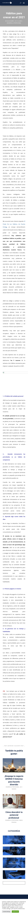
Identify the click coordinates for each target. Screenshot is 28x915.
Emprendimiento (14, 874)
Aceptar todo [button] (15, 911)
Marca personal (14, 840)
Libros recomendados (14, 862)
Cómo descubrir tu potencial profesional (14, 815)
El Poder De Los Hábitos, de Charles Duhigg (14, 224)
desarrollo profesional (14, 23)
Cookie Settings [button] (6, 911)
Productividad (14, 851)
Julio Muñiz (10, 21)
